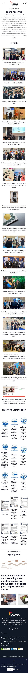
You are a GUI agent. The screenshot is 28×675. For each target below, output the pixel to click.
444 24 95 (5, 645)
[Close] (26, 659)
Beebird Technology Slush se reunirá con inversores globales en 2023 (14, 292)
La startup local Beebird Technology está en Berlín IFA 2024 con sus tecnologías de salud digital (14, 185)
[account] (24, 3)
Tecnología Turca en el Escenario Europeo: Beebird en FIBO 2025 (14, 123)
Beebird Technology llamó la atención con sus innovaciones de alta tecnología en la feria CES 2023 (14, 379)
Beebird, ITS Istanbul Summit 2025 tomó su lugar (14, 102)
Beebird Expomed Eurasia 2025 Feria (14, 83)
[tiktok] (12, 629)
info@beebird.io (7, 644)
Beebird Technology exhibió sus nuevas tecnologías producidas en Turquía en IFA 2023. (14, 334)
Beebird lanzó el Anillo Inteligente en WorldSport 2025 (14, 63)
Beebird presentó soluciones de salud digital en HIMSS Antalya (14, 272)
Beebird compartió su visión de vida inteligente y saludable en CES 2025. (14, 164)
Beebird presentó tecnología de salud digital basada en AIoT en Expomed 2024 (14, 251)
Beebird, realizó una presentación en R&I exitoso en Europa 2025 (14, 143)
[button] (2, 3)
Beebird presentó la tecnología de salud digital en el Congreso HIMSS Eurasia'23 (14, 313)
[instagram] (9, 629)
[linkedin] (18, 629)
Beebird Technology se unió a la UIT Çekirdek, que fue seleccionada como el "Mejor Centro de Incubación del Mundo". (14, 356)
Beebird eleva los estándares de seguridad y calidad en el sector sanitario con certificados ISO (14, 230)
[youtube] (15, 629)
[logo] (14, 3)
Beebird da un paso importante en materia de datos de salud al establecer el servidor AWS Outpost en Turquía (14, 207)
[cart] (26, 3)
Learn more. (14, 666)
